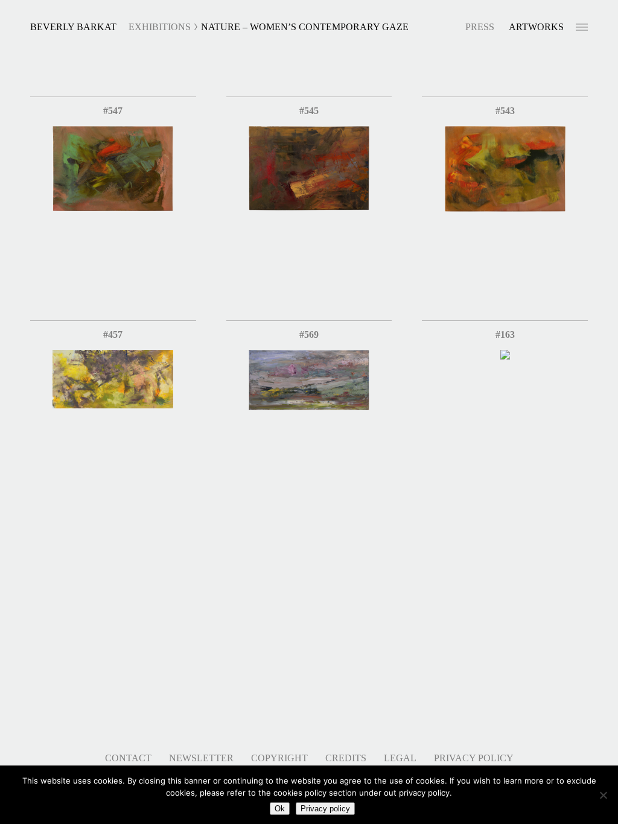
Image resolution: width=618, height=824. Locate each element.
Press (479, 27)
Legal (400, 758)
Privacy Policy (474, 758)
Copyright (279, 758)
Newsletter (201, 758)
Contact (128, 758)
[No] (603, 795)
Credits (345, 758)
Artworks (536, 27)
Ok (280, 808)
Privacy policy (325, 808)
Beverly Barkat (73, 27)
